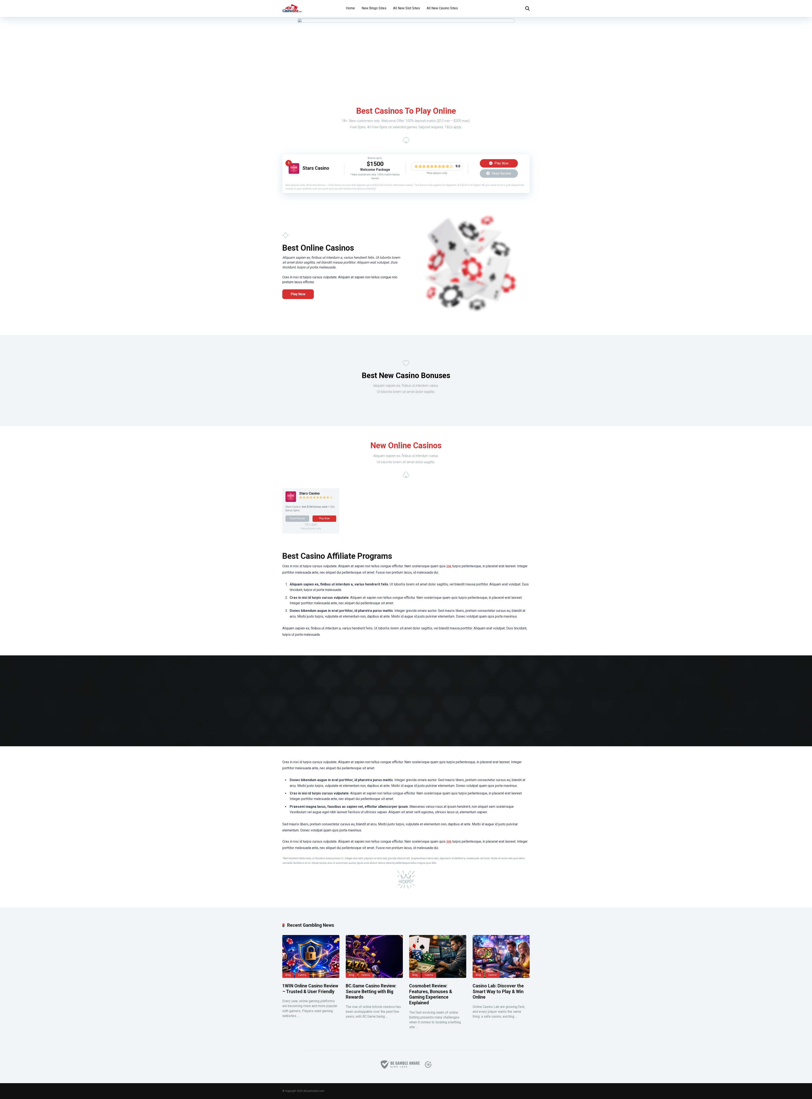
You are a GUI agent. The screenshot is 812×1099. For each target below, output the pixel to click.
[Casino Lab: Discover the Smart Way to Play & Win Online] (501, 956)
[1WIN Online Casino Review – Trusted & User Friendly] (310, 956)
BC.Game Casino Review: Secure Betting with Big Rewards (371, 991)
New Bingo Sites (374, 8)
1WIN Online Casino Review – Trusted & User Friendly (310, 988)
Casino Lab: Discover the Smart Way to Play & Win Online (498, 991)
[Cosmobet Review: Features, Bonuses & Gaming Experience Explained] (437, 956)
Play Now (501, 163)
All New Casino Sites (442, 8)
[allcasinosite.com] (292, 7)
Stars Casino (315, 168)
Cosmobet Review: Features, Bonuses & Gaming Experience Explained (430, 994)
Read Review (501, 173)
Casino (302, 974)
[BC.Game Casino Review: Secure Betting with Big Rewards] (374, 956)
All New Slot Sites (406, 8)
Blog (288, 974)
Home (350, 8)
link (448, 566)
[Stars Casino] (294, 173)
